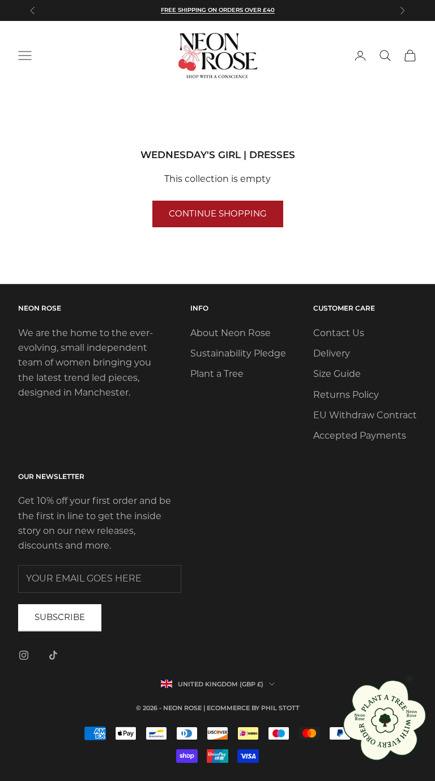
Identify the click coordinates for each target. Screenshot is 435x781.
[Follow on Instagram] (23, 655)
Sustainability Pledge (238, 353)
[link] (385, 720)
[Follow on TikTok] (53, 655)
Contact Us (338, 333)
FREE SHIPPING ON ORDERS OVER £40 (218, 10)
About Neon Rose (230, 333)
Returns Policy (346, 394)
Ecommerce (228, 708)
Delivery (331, 353)
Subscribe (60, 617)
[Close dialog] (409, 679)
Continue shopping (218, 213)
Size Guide (337, 373)
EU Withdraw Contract (365, 415)
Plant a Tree (217, 373)
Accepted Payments (359, 435)
